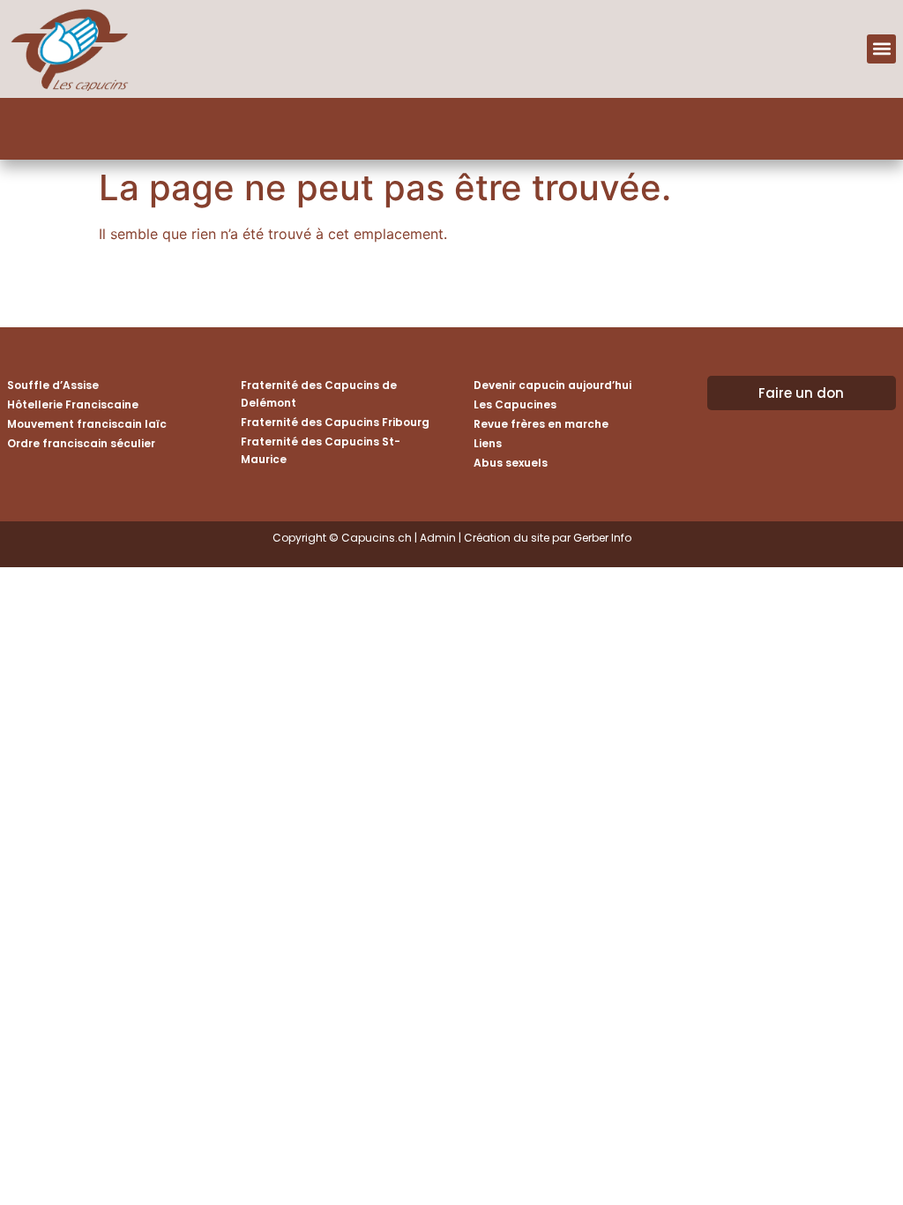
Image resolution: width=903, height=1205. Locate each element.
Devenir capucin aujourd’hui (552, 385)
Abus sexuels (511, 462)
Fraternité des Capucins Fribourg (335, 422)
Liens (488, 443)
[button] (881, 49)
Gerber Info (602, 537)
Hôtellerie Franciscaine (72, 404)
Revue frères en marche (541, 423)
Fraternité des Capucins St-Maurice (320, 450)
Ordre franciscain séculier (81, 443)
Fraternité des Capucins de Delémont (319, 394)
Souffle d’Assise (53, 385)
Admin (438, 537)
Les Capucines (515, 404)
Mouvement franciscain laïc (87, 423)
